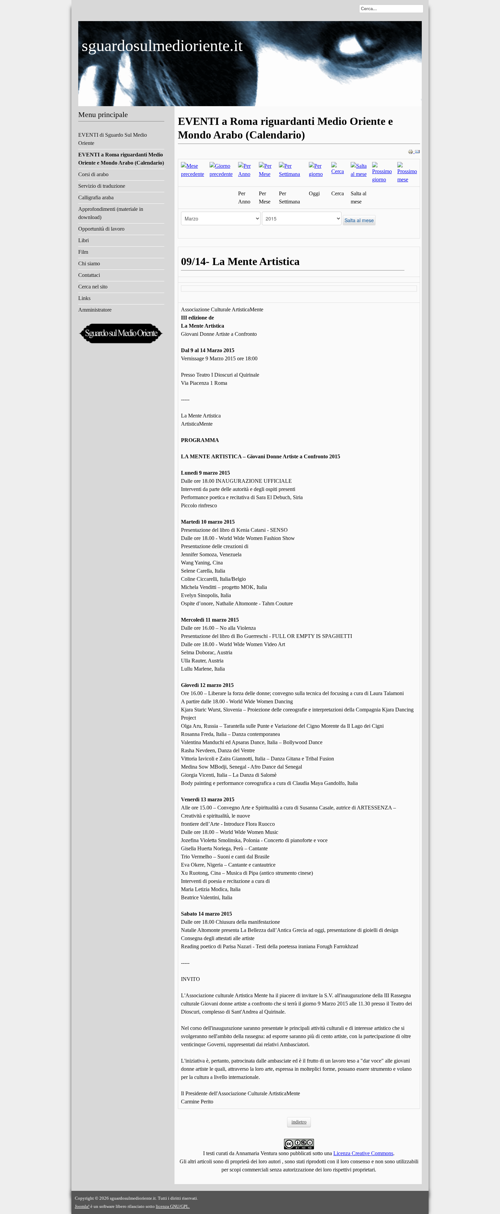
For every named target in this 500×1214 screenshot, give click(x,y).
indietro (298, 1122)
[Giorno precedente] (221, 170)
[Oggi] (317, 170)
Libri (83, 240)
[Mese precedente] (192, 170)
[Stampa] (411, 151)
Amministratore (95, 310)
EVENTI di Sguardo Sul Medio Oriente (112, 139)
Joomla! (82, 1206)
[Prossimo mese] (407, 172)
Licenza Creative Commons (363, 1153)
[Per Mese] (266, 170)
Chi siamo (89, 263)
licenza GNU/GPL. (173, 1206)
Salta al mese (359, 220)
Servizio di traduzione (101, 186)
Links (84, 298)
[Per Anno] (245, 170)
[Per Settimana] (291, 170)
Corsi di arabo (93, 174)
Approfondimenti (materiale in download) (110, 213)
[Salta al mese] (359, 170)
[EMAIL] (417, 151)
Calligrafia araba (96, 197)
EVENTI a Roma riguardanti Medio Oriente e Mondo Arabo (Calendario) (121, 159)
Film (83, 252)
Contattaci (89, 275)
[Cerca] (338, 168)
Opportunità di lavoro (101, 229)
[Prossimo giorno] (382, 172)
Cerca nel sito (92, 287)
